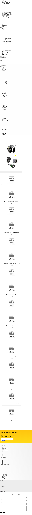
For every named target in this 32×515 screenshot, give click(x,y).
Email (1, 502)
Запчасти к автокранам (6, 3)
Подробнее (11, 203)
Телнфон (1, 499)
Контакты (3, 26)
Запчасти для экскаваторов (7, 12)
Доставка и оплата (4, 25)
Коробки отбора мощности (5, 139)
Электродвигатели (5, 23)
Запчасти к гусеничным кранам (7, 14)
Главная (3, 28)
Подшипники (4, 1)
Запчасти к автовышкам (6, 2)
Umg (3, 22)
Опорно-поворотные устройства (7, 50)
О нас (2, 24)
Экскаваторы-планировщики (7, 47)
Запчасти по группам (7, 11)
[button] (6, 27)
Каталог (3, 0)
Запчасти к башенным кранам (7, 13)
